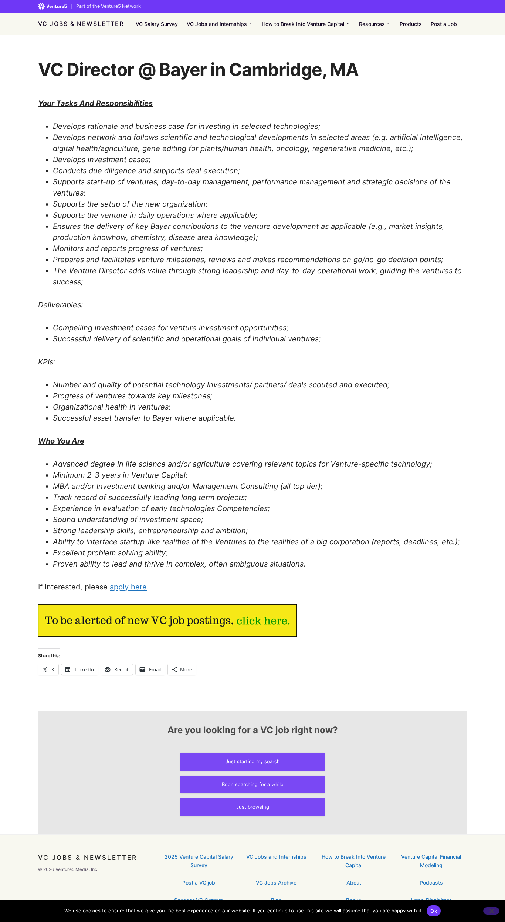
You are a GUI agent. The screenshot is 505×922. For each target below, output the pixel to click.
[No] (491, 911)
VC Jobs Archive (276, 882)
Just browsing (252, 807)
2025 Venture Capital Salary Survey (199, 860)
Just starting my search (253, 761)
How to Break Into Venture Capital (354, 860)
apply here (128, 586)
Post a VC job (198, 882)
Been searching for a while (253, 784)
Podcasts (431, 882)
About (353, 882)
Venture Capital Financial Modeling (431, 860)
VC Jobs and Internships (276, 856)
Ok (433, 911)
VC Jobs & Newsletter (81, 23)
